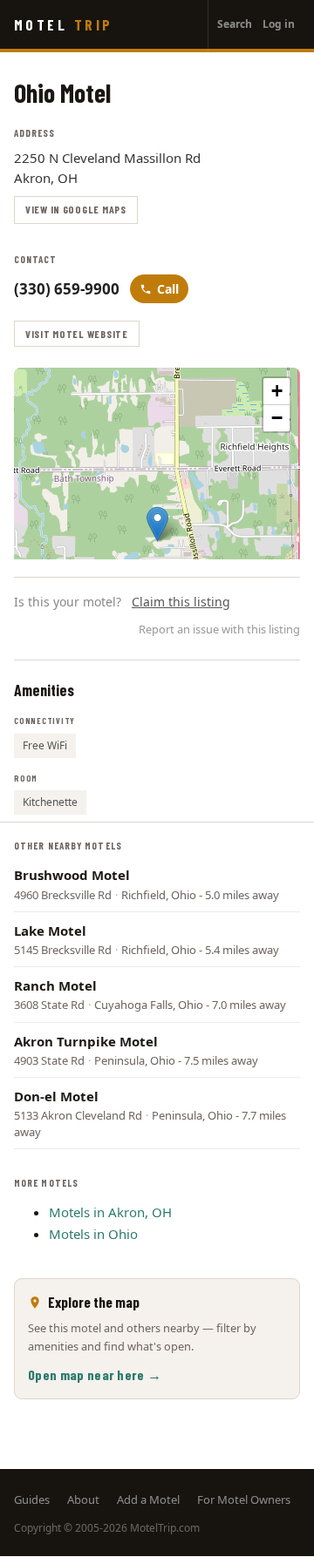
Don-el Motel (56, 1096)
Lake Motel (50, 930)
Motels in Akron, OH (110, 1212)
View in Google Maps (75, 209)
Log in (279, 24)
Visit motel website (76, 334)
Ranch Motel (55, 985)
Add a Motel (148, 1499)
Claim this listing (181, 601)
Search (234, 24)
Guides (32, 1499)
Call (168, 289)
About (83, 1499)
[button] (157, 524)
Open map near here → (94, 1374)
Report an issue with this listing (219, 629)
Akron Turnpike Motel (86, 1041)
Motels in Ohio (93, 1233)
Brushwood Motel (72, 874)
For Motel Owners (243, 1499)
